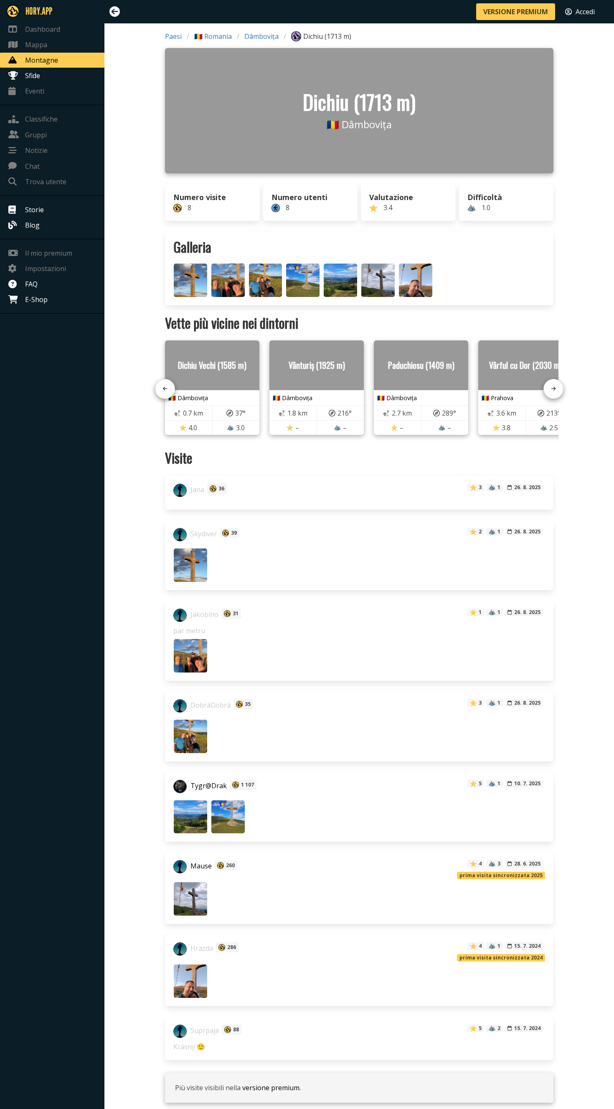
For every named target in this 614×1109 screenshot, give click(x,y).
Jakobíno (203, 614)
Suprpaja (204, 1030)
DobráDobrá (210, 705)
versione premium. (271, 1087)
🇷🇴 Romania (213, 36)
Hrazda (201, 948)
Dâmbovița (261, 36)
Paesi (173, 36)
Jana (196, 489)
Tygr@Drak (208, 785)
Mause (200, 866)
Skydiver (203, 533)
